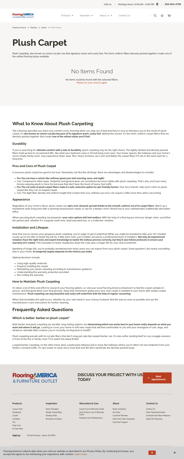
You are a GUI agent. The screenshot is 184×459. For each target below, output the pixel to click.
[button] (155, 15)
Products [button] (65, 15)
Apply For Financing (154, 419)
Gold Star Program (120, 422)
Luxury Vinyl (17, 409)
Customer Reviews (120, 416)
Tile (13, 422)
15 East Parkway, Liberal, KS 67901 (41, 435)
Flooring (33, 28)
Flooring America (19, 28)
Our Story (116, 412)
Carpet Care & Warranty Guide (91, 409)
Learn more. (80, 454)
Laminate (16, 419)
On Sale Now (17, 429)
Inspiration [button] (85, 15)
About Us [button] (104, 15)
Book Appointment (158, 378)
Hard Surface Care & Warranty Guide (91, 413)
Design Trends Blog (53, 412)
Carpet (44, 28)
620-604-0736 (173, 4)
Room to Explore (119, 409)
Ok (152, 453)
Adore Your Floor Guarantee (124, 419)
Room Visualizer (52, 409)
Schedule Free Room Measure (158, 416)
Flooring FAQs (51, 416)
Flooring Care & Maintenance (91, 418)
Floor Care (16, 425)
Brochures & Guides (54, 419)
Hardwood (16, 412)
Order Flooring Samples (155, 412)
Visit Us (108, 4)
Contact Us (124, 15)
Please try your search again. (92, 82)
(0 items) (169, 15)
